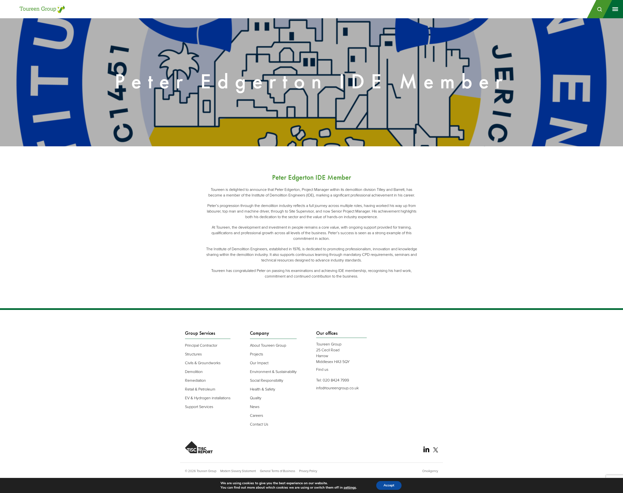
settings (350, 487)
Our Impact (259, 362)
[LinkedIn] (426, 449)
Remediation (195, 380)
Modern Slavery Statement (238, 471)
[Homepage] (42, 9)
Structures (193, 354)
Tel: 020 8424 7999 (332, 380)
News (254, 406)
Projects (256, 354)
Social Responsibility (266, 380)
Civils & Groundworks (202, 362)
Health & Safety (262, 389)
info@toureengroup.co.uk (337, 388)
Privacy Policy (308, 471)
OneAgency (430, 471)
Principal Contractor (201, 345)
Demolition (194, 371)
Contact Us (259, 424)
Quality (255, 397)
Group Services (200, 333)
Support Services (199, 406)
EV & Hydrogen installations (207, 397)
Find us (322, 369)
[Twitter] (435, 450)
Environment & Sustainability (273, 371)
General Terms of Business (277, 471)
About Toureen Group (268, 345)
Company (259, 333)
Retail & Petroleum (200, 389)
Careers (256, 415)
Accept (389, 485)
